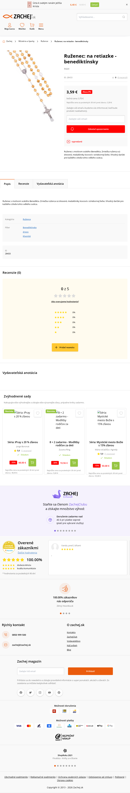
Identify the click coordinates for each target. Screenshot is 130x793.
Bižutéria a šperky (26, 41)
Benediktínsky (30, 227)
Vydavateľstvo (73, 641)
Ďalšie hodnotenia (27, 552)
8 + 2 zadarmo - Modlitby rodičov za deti (64, 444)
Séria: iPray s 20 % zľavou (23, 442)
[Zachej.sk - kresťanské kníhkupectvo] (19, 16)
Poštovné (119, 776)
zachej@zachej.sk (21, 644)
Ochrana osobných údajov (72, 776)
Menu (41, 28)
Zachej (9, 41)
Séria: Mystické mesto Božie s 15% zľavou (106, 444)
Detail (95, 4)
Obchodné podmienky (16, 776)
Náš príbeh (72, 645)
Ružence (44, 41)
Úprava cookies (65, 780)
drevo (26, 231)
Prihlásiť (90, 671)
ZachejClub (72, 636)
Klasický (27, 236)
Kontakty (71, 632)
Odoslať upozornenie (98, 129)
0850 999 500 (19, 634)
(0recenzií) (122, 77)
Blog (69, 649)
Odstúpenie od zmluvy (100, 776)
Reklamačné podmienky (43, 776)
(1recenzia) (26, 450)
